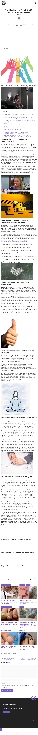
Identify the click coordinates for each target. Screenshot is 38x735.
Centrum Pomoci (9, 47)
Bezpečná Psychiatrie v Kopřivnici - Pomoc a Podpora (16, 135)
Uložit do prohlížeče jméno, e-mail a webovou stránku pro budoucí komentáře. (17, 686)
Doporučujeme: (9, 130)
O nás (31, 729)
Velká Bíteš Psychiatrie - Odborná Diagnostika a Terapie (17, 133)
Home (27, 729)
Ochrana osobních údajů (29, 720)
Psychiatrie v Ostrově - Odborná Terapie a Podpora (16, 132)
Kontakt (35, 729)
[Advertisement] (19, 38)
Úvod (2, 47)
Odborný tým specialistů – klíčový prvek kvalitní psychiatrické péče (19, 120)
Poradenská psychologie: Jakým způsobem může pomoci (17, 136)
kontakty (6, 712)
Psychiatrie (13, 653)
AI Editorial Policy (19, 733)
